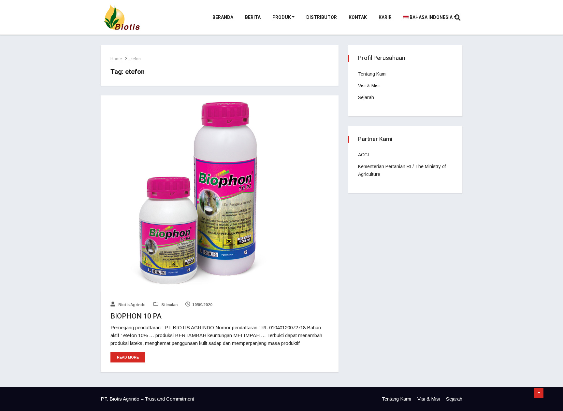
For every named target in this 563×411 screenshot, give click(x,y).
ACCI (363, 154)
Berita (253, 17)
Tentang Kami (372, 74)
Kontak (358, 17)
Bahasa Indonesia (431, 17)
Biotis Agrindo (131, 305)
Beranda (222, 17)
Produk (281, 17)
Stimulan (169, 305)
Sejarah (366, 97)
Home (116, 58)
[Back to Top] (538, 393)
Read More (128, 357)
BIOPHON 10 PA (136, 316)
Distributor (321, 17)
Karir (385, 17)
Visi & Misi (369, 85)
